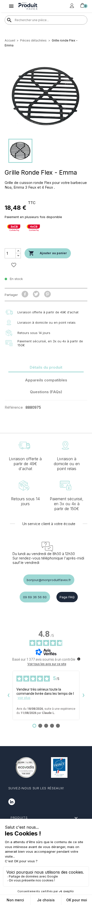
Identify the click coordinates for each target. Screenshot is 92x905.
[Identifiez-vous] (72, 6)
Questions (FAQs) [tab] (46, 392)
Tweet (36, 294)
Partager (25, 294)
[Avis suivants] (83, 695)
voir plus (24, 698)
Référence (14, 407)
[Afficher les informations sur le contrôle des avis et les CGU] (79, 659)
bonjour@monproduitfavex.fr (49, 580)
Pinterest (47, 294)
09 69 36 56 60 (35, 597)
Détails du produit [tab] (46, 367)
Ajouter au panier (47, 253)
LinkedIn (11, 801)
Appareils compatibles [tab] (46, 380)
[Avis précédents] (8, 695)
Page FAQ (67, 597)
